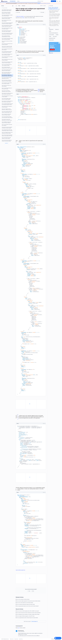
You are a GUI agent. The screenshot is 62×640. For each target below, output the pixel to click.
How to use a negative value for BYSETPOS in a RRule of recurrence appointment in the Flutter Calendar (7, 109)
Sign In (19, 627)
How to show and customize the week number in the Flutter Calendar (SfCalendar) (7, 62)
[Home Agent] (16, 5)
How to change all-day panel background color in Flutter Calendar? (7, 67)
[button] (12, 6)
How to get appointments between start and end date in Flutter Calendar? (7, 117)
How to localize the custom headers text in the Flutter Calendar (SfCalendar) (7, 83)
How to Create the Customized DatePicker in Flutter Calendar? (6, 13)
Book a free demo (47, 3)
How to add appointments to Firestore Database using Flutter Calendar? (7, 26)
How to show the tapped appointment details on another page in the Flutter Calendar (7, 135)
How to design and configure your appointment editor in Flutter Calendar (7, 75)
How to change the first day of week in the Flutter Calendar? (7, 57)
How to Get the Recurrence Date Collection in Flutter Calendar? (6, 138)
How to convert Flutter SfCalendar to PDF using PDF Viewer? (7, 88)
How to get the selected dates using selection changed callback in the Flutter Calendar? (7, 112)
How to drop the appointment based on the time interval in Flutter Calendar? (7, 33)
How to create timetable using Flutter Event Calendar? (7, 125)
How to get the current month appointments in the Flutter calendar (7, 120)
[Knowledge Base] (55, 47)
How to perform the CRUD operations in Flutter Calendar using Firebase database (7, 101)
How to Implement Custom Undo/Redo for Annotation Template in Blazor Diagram (28, 614)
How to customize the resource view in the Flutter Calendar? (7, 60)
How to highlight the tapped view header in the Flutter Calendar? (6, 122)
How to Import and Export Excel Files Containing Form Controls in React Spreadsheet (28, 612)
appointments (39, 90)
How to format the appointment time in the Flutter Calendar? (7, 44)
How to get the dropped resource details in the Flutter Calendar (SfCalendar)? (6, 70)
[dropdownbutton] (45, 12)
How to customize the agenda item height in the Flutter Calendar (26, 604)
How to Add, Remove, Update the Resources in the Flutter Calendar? (6, 80)
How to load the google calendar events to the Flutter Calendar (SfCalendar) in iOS (6, 99)
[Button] (32, 591)
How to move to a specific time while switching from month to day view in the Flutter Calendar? (7, 47)
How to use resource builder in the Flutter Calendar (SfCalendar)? (6, 73)
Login (60, 1)
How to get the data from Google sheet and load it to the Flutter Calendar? (7, 23)
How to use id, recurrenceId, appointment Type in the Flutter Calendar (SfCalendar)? (6, 91)
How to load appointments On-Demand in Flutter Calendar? (7, 96)
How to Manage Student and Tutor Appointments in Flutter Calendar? (6, 10)
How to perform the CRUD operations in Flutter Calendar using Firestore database (7, 94)
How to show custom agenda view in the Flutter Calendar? (25, 602)
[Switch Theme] (57, 1)
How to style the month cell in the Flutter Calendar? (6, 20)
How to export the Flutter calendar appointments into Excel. (6, 78)
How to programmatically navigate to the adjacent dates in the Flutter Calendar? (7, 52)
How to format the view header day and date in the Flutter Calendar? (7, 140)
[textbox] (8, 7)
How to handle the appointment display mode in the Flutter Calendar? (7, 39)
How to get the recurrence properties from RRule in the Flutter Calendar (7, 127)
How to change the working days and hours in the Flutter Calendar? (7, 54)
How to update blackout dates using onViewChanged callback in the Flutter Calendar (7, 130)
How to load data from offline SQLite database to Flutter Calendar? (7, 18)
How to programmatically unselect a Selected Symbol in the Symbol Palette (27, 617)
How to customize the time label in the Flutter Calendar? (7, 49)
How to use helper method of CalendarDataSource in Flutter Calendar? (6, 36)
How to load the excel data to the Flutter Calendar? (6, 86)
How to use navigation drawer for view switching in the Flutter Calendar (7, 133)
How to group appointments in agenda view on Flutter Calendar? (7, 15)
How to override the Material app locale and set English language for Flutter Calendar (7, 104)
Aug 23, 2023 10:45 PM (21, 631)
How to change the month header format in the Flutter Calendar (6, 114)
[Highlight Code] (43, 24)
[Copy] (44, 24)
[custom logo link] (4, 1)
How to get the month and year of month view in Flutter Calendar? (6, 31)
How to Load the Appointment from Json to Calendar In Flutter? (7, 65)
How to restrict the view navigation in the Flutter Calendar (7, 106)
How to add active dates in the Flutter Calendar (7, 41)
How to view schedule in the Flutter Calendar (23, 599)
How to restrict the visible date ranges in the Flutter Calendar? (7, 28)
